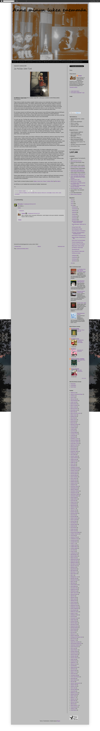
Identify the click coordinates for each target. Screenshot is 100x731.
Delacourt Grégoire (75, 440)
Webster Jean (74, 699)
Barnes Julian (74, 407)
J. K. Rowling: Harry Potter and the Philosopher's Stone (78, 183)
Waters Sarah (73, 695)
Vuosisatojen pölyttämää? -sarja (77, 92)
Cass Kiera (73, 430)
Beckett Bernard (74, 410)
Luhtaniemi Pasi (74, 553)
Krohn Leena (73, 530)
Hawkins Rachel (74, 483)
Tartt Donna (73, 668)
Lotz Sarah (73, 549)
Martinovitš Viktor (74, 561)
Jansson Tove (74, 510)
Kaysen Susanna (74, 518)
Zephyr (35, 181)
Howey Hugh (73, 497)
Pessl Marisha (74, 610)
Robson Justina (74, 635)
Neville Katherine (74, 584)
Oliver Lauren (73, 599)
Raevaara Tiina (74, 624)
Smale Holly (73, 659)
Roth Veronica (74, 638)
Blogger (58, 721)
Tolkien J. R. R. (74, 672)
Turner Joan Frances (75, 676)
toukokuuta (74, 219)
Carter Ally (73, 429)
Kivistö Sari (73, 526)
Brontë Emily (73, 421)
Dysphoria (73, 348)
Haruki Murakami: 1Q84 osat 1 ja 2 (78, 174)
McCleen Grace (74, 565)
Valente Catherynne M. (75, 683)
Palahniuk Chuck (74, 605)
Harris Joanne (74, 478)
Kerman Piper (74, 521)
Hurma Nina (73, 500)
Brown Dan (73, 422)
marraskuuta (75, 208)
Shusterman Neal (74, 653)
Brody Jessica (74, 419)
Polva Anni (73, 616)
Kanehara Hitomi (74, 513)
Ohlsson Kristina (74, 594)
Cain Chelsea (74, 426)
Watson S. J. (73, 697)
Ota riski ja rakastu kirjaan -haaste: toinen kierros (77, 222)
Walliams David (74, 694)
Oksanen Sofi (73, 597)
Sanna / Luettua (46, 181)
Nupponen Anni (74, 589)
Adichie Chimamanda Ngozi (77, 394)
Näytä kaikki (84, 378)
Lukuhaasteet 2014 (77, 61)
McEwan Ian (44, 192)
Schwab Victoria (74, 651)
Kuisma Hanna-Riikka (75, 532)
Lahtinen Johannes (75, 534)
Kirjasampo (73, 383)
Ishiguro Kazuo (74, 502)
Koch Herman (74, 527)
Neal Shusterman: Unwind (76, 188)
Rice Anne (73, 632)
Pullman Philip (74, 621)
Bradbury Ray (74, 416)
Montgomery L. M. (74, 576)
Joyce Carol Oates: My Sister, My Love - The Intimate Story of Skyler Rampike (78, 177)
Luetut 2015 (38, 61)
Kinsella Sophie (74, 524)
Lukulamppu (73, 385)
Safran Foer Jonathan (75, 641)
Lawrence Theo (74, 537)
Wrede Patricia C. (74, 705)
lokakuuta (74, 210)
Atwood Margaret (74, 400)
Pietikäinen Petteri (74, 614)
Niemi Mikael (73, 586)
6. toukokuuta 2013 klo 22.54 (29, 204)
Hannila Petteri (74, 475)
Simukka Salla (74, 656)
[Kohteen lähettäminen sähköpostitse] (29, 191)
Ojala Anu (73, 595)
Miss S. (72, 575)
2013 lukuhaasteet (65, 61)
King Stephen (73, 522)
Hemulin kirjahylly (75, 328)
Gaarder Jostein (74, 456)
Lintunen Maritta (74, 548)
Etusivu (14, 61)
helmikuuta (74, 259)
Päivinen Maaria (74, 622)
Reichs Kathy (73, 630)
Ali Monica (73, 395)
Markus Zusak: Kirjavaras (76, 194)
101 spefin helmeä (54, 61)
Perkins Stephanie (75, 608)
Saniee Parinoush (74, 646)
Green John (73, 464)
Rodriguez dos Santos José (76, 637)
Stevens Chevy (74, 664)
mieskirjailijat (49, 192)
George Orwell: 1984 (75, 179)
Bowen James (74, 414)
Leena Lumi (39, 181)
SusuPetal (73, 665)
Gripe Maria (73, 465)
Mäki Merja (73, 583)
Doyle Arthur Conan (75, 443)
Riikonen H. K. (74, 634)
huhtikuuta (74, 255)
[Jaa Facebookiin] (33, 191)
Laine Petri (73, 535)
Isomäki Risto (73, 503)
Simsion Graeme (74, 654)
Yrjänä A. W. (73, 708)
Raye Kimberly (74, 629)
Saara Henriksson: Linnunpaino (78, 230)
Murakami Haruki (74, 580)
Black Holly (73, 411)
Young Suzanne (74, 707)
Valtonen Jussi (74, 686)
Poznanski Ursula (74, 618)
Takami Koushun (74, 667)
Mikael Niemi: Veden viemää (78, 245)
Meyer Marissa (74, 573)
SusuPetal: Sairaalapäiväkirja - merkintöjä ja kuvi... (78, 233)
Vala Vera (73, 681)
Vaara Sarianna (74, 680)
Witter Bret (73, 703)
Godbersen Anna (74, 460)
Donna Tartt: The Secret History (78, 240)
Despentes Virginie (75, 441)
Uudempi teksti (17, 246)
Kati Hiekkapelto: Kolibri (77, 229)
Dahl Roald (73, 437)
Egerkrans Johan (74, 445)
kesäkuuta (74, 217)
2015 (72, 201)
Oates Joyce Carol (75, 592)
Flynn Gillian (73, 454)
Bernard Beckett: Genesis (76, 161)
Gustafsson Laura (74, 467)
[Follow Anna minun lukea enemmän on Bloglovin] (75, 113)
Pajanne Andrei (74, 603)
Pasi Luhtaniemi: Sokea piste (78, 251)
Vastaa (19, 207)
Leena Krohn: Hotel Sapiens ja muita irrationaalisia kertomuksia (77, 170)
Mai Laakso (57, 181)
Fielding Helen (74, 453)
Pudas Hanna (74, 619)
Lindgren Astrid (74, 545)
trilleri (57, 192)
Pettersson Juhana (75, 611)
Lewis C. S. (73, 543)
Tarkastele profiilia (73, 87)
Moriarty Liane (74, 578)
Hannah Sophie (74, 473)
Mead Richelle (74, 568)
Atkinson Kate (74, 399)
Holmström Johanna (75, 491)
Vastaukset (21, 210)
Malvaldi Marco (74, 554)
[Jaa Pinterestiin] (34, 191)
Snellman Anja (74, 660)
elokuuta (74, 214)
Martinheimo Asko (74, 559)
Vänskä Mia (73, 691)
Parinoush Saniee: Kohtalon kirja (81, 292)
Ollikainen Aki (73, 600)
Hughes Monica (74, 499)
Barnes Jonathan (74, 405)
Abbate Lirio (73, 392)
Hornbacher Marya (75, 495)
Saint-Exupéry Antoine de (76, 643)
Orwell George (74, 602)
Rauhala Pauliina (74, 627)
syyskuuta (74, 212)
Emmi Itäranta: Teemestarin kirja (78, 235)
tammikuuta (74, 260)
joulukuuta (74, 207)
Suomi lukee (73, 387)
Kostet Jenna (73, 529)
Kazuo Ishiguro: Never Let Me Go (78, 166)
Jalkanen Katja (74, 506)
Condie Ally (73, 435)
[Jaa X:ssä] (31, 191)
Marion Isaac (73, 557)
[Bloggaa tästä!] (30, 191)
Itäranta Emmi (74, 505)
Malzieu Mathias (74, 556)
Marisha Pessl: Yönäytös (76, 181)
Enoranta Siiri (73, 449)
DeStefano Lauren (75, 438)
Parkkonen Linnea (75, 607)
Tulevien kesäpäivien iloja (77, 242)
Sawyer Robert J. (74, 649)
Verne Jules (73, 687)
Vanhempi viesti (61, 246)
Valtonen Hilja (74, 684)
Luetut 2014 (30, 61)
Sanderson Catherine (75, 645)
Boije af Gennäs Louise (76, 413)
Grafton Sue (73, 462)
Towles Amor (73, 673)
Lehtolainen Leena (75, 538)
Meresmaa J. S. (74, 572)
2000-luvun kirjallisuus (23, 192)
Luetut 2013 (22, 61)
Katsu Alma (73, 514)
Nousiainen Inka (74, 587)
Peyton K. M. (73, 613)
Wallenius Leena (74, 692)
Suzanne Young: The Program (78, 244)
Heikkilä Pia (73, 484)
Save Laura (73, 648)
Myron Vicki (73, 581)
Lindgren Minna (74, 546)
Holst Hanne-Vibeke (75, 494)
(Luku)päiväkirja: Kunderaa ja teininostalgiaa (80, 341)
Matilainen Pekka (74, 562)
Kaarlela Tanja (74, 511)
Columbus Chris (74, 433)
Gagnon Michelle (74, 457)
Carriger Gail (73, 427)
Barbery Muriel (74, 403)
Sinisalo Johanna (74, 657)
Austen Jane (73, 402)
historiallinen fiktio (33, 192)
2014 (72, 203)
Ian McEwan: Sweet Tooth (77, 247)
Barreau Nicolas (74, 408)
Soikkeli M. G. (73, 662)
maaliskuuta (74, 257)
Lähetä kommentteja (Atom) (22, 248)
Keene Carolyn (74, 519)
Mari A (52, 181)
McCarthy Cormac (74, 564)
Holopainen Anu (74, 492)
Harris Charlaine (74, 476)
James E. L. (73, 508)
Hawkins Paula (74, 481)
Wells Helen (73, 700)
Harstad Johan (74, 480)
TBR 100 (45, 61)
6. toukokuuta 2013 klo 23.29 (33, 213)
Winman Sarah (74, 702)
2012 (29, 192)
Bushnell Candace (75, 424)
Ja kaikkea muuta (75, 338)
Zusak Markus (74, 710)
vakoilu (59, 192)
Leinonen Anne (74, 540)
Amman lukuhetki (75, 368)
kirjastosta (39, 192)
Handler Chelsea (74, 470)
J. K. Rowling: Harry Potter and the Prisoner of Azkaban (78, 186)
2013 (72, 205)
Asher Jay (73, 397)
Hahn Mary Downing (75, 468)
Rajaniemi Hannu (74, 626)
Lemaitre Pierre (74, 541)
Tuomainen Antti (74, 675)
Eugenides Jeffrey (74, 451)
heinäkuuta (74, 216)
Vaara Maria (73, 678)
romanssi (54, 192)
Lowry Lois (73, 551)
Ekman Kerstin (74, 446)
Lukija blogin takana (75, 91)
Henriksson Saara (74, 486)
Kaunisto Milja (74, 516)
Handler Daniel (74, 472)
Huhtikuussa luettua (76, 253)
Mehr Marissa (73, 570)
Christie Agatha (74, 432)
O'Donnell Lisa (74, 591)
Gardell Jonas (74, 459)
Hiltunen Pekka (74, 489)
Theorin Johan (74, 670)
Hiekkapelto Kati (74, 488)
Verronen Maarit (74, 689)
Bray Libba (73, 418)
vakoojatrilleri (17, 194)
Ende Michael (74, 448)
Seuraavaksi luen (75, 249)
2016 (72, 199)
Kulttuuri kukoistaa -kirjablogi (77, 358)
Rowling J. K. (73, 640)
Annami (23, 213)
